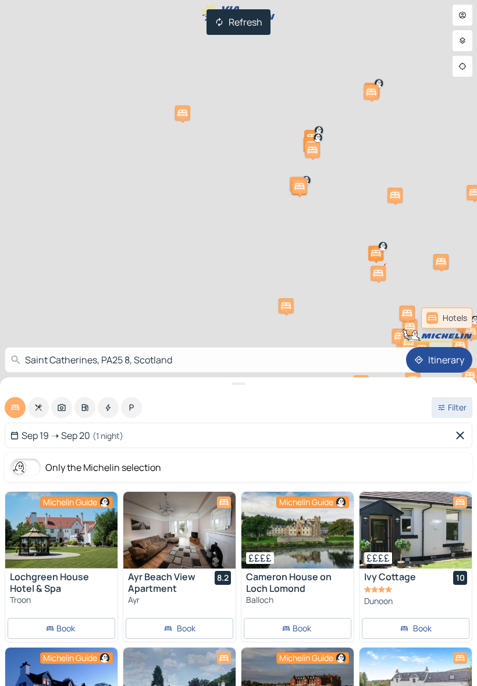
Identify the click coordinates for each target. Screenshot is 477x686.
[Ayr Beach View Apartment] (179, 530)
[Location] (462, 66)
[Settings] (462, 40)
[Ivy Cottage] (415, 530)
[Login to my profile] (462, 15)
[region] (61, 530)
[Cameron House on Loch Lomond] (297, 530)
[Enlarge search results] (238, 383)
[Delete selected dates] (462, 435)
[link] (446, 318)
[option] (15, 407)
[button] (378, 273)
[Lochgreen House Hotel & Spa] (61, 530)
